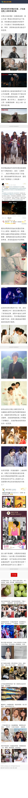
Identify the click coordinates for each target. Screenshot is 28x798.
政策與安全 (7, 768)
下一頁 (14, 574)
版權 (16, 768)
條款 (11, 768)
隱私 (14, 768)
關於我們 (3, 768)
